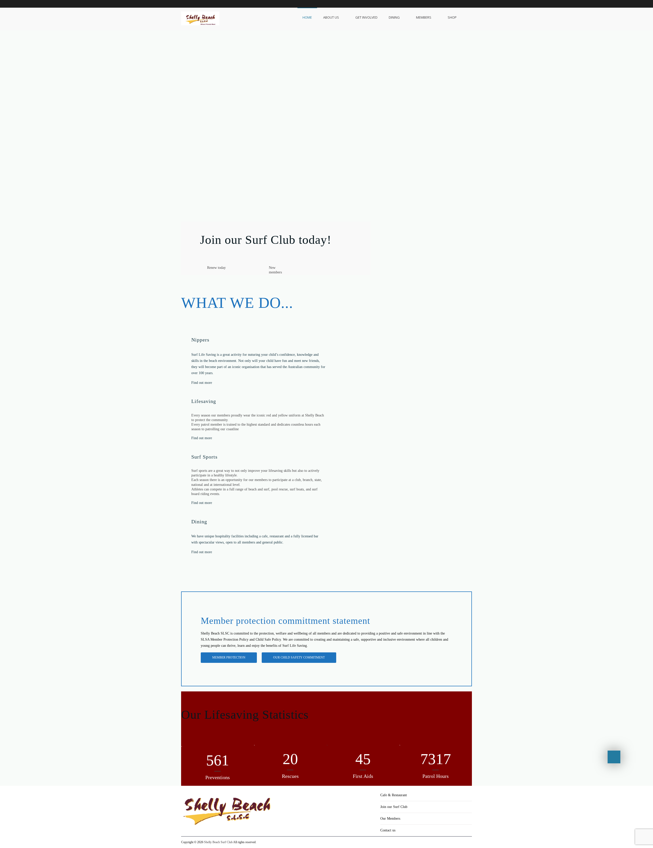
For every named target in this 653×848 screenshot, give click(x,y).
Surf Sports (204, 457)
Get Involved (366, 17)
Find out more (201, 383)
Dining (394, 17)
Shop (452, 17)
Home (307, 17)
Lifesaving (203, 401)
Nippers (200, 340)
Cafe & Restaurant (393, 795)
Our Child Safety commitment (299, 657)
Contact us (387, 830)
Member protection (228, 657)
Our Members (390, 818)
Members (423, 17)
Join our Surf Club (393, 807)
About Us (331, 17)
